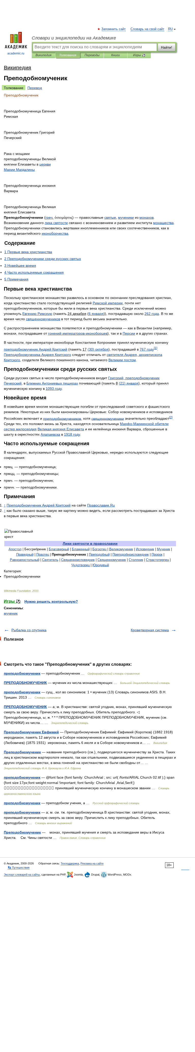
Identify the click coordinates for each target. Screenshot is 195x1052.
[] (155, 348)
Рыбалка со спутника (28, 630)
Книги (115, 55)
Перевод (34, 88)
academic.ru (15, 53)
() (98, 349)
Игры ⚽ (139, 55)
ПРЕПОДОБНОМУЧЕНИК (25, 683)
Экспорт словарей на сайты (22, 874)
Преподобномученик (22, 752)
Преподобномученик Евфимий (31, 732)
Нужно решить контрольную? (51, 601)
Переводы (92, 55)
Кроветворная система (150, 630)
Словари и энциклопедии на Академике (74, 38)
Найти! (166, 47)
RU (170, 29)
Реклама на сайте (92, 863)
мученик (11, 613)
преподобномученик (22, 673)
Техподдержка (70, 863)
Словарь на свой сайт (147, 29)
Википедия (43, 55)
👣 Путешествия (18, 867)
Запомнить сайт (114, 29)
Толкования (67, 55)
